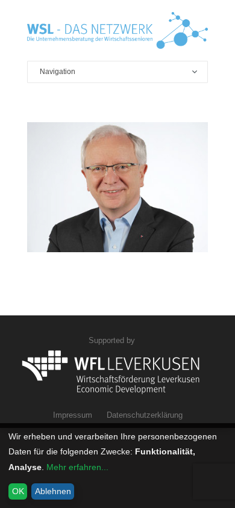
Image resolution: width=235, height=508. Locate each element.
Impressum (72, 415)
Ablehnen (53, 491)
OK (18, 491)
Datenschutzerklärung (145, 415)
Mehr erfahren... (77, 467)
